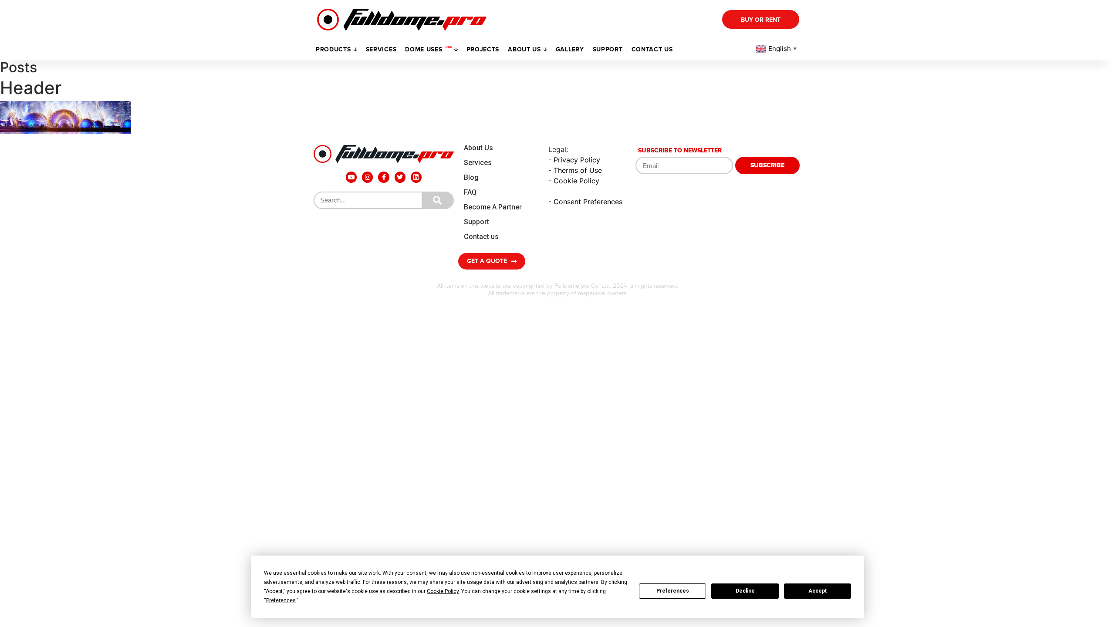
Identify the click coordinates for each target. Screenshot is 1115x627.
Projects (483, 49)
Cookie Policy (576, 180)
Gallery (570, 49)
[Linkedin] (416, 177)
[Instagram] (367, 177)
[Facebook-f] (383, 177)
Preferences (672, 591)
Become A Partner (493, 207)
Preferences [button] (281, 600)
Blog (471, 177)
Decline (745, 591)
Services (381, 49)
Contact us (652, 49)
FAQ (470, 192)
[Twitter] (400, 177)
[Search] (437, 200)
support (608, 49)
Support (476, 222)
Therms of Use (578, 170)
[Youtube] (351, 177)
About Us (478, 148)
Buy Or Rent (760, 20)
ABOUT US (524, 49)
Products (333, 49)
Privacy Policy (577, 159)
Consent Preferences (588, 201)
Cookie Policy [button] (443, 591)
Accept (817, 591)
